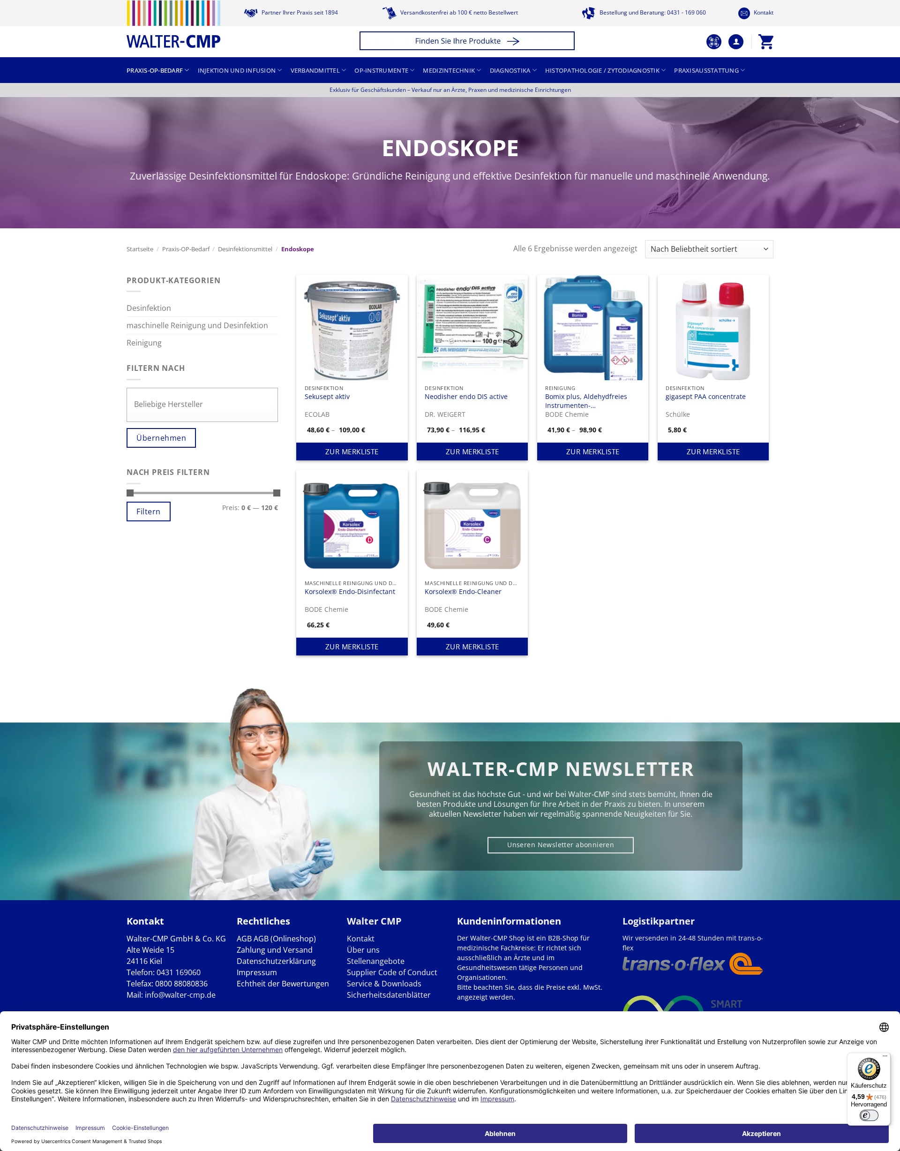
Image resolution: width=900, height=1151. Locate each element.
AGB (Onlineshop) (285, 938)
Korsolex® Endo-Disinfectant (350, 591)
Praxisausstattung (706, 70)
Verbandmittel (315, 70)
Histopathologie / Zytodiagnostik (602, 70)
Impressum (257, 972)
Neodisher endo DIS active (466, 396)
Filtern (148, 511)
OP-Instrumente (381, 70)
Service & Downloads (384, 983)
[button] (469, 42)
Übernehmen (161, 438)
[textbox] (204, 404)
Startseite (140, 249)
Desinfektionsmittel (245, 249)
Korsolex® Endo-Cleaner (463, 591)
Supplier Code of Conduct (392, 972)
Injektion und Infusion (237, 70)
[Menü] (885, 1058)
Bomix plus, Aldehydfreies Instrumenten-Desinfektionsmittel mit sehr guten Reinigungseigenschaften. (589, 400)
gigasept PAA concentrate (706, 396)
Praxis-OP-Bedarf (155, 70)
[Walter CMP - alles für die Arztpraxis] (173, 24)
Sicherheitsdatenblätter (389, 995)
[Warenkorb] (765, 42)
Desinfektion (149, 308)
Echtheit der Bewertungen (283, 983)
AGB (244, 938)
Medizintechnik (449, 70)
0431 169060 (179, 972)
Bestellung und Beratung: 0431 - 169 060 (652, 12)
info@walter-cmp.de (180, 995)
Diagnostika (510, 70)
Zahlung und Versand (275, 950)
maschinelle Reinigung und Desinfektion (197, 325)
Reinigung (144, 343)
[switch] (869, 1115)
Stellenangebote (376, 961)
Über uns (363, 950)
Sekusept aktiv (327, 396)
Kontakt (762, 12)
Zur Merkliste (352, 451)
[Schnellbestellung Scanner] (713, 42)
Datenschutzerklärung (276, 961)
